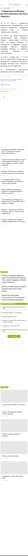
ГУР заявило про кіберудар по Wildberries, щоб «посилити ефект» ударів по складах (13, 201)
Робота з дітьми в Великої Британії (11, 435)
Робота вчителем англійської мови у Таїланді (12, 413)
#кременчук (19, 79)
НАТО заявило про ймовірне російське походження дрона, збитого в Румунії (12, 191)
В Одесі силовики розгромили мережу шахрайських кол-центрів (13, 220)
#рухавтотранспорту (5, 79)
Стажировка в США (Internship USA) (12, 477)
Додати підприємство (14, 336)
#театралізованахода (12, 80)
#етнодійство (3, 80)
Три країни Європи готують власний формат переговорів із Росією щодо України (12, 181)
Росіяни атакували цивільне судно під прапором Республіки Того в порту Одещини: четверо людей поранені (14, 162)
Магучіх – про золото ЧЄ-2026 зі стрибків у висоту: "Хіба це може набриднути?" (13, 211)
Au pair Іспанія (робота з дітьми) (13, 405)
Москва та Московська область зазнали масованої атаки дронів (13, 172)
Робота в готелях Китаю (10, 456)
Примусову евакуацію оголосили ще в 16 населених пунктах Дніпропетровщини (13, 151)
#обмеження (13, 79)
